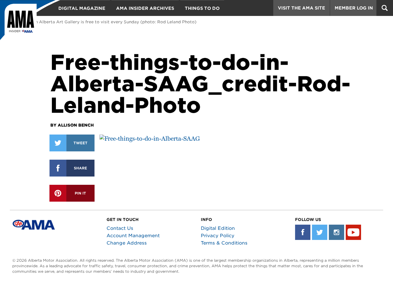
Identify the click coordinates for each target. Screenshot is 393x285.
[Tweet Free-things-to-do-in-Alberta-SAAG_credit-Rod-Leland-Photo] (72, 143)
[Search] (384, 8)
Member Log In (354, 8)
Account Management (133, 235)
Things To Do (202, 8)
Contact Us (120, 228)
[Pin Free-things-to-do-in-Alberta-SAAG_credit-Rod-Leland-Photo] (72, 193)
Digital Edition (218, 228)
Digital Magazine (81, 8)
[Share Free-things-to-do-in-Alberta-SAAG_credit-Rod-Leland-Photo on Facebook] (72, 168)
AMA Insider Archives (145, 8)
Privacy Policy (217, 235)
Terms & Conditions (224, 243)
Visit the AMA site (301, 8)
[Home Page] (30, 23)
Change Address (127, 243)
